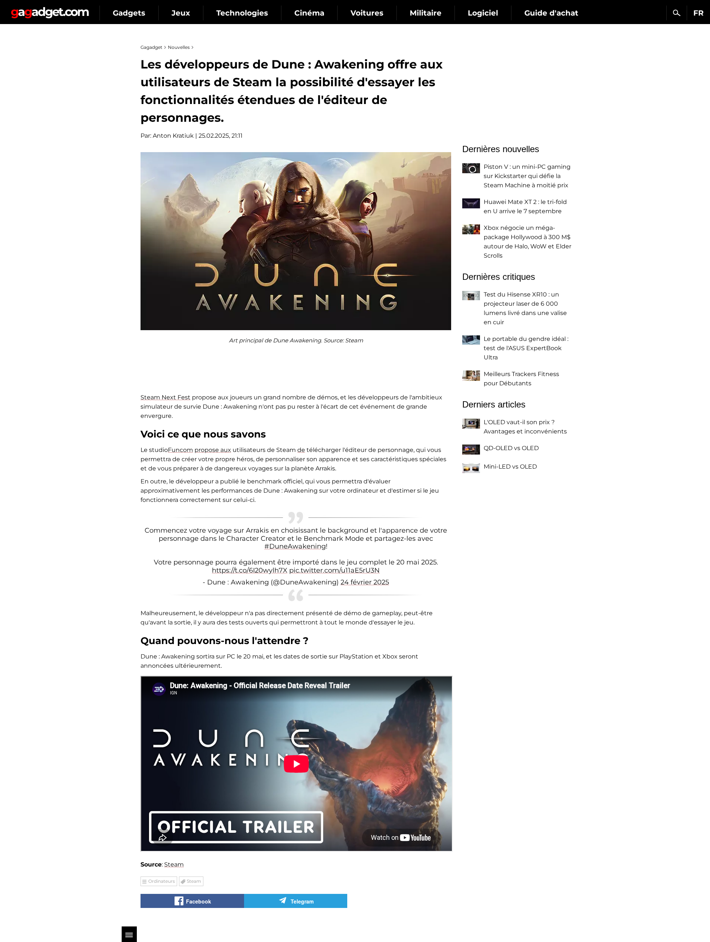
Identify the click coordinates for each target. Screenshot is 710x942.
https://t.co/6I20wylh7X (249, 570)
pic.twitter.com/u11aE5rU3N (334, 570)
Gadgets (129, 13)
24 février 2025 (365, 582)
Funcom (180, 449)
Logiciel (483, 13)
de (301, 449)
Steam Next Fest (165, 397)
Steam (174, 864)
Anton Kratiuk (173, 135)
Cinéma (309, 13)
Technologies (242, 13)
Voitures (367, 13)
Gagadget (49, 10)
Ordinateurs (161, 881)
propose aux (213, 449)
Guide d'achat (551, 13)
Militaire (426, 13)
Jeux (181, 13)
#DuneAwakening (295, 546)
